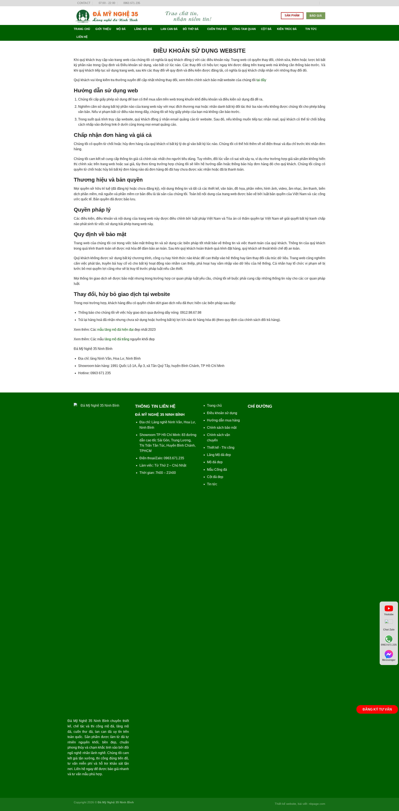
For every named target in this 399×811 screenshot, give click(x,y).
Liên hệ (82, 36)
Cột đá (266, 29)
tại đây (261, 80)
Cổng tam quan (244, 29)
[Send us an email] (316, 3)
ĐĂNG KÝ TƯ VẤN (377, 709)
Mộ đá (121, 29)
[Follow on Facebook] (304, 3)
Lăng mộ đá (143, 29)
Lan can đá (169, 29)
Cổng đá (220, 469)
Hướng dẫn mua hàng (223, 420)
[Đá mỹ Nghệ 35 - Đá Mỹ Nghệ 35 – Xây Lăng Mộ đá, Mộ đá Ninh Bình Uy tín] (146, 16)
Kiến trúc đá (287, 29)
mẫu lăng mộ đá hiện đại (115, 329)
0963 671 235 (389, 645)
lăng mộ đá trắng (117, 339)
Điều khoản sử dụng (222, 413)
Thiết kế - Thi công (220, 447)
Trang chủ (82, 29)
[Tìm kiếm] (323, 3)
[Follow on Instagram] (308, 3)
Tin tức (311, 29)
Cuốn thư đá (217, 29)
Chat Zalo (388, 629)
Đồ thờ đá (190, 29)
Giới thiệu (103, 29)
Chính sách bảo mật (221, 427)
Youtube (389, 614)
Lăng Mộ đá (215, 455)
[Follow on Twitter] (312, 3)
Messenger (388, 660)
